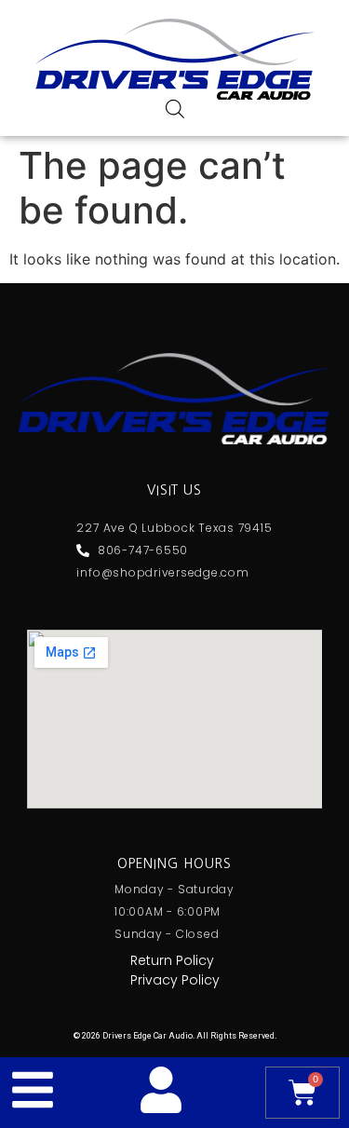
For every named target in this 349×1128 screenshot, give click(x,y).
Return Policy (172, 960)
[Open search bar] (175, 108)
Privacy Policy (175, 980)
